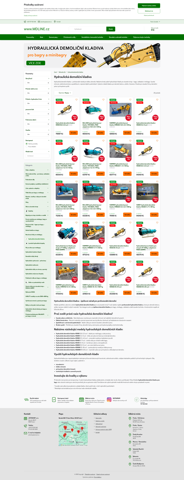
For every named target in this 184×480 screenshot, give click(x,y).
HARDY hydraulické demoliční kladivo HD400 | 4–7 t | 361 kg (145, 206)
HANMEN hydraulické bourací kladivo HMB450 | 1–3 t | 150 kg (119, 165)
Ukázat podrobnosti (149, 15)
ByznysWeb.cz (97, 477)
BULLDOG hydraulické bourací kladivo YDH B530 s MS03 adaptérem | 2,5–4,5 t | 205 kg (65, 207)
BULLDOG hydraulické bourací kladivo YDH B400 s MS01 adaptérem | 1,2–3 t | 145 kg (65, 166)
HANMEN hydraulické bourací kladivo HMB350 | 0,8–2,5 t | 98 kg (120, 124)
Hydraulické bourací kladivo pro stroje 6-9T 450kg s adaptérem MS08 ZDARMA (146, 248)
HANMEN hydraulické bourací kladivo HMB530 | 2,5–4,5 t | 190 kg (120, 206)
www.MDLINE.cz (36, 29)
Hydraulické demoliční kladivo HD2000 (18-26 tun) (145, 286)
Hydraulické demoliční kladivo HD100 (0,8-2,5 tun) (65, 124)
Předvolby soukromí (90, 474)
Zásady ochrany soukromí (103, 474)
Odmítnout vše (149, 11)
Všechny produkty (33, 144)
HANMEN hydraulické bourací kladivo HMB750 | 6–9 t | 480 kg (66, 286)
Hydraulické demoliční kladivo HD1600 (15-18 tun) (119, 286)
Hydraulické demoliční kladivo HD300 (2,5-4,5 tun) (145, 165)
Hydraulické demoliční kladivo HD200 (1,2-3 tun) (145, 124)
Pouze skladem (32, 146)
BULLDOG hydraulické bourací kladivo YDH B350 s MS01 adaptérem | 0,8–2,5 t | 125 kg (92, 125)
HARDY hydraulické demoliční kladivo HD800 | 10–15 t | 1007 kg (93, 286)
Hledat (111, 29)
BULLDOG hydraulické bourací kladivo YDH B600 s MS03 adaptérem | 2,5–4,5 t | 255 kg (92, 207)
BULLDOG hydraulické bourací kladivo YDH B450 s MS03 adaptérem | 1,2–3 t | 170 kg (92, 166)
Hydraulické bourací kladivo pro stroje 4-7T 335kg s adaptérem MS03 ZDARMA (66, 248)
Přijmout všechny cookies (149, 5)
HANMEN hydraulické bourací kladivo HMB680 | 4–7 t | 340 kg (92, 247)
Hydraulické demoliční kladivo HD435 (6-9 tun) (119, 247)
